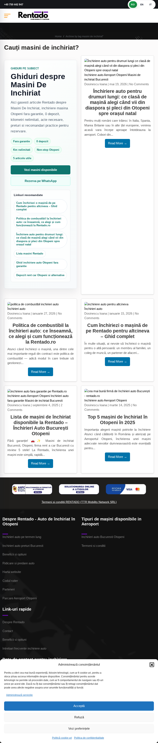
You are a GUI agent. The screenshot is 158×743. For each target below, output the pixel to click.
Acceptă (79, 706)
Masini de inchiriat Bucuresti (44, 400)
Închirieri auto (16, 308)
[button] (152, 665)
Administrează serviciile (19, 695)
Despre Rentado (13, 622)
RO (133, 4)
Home (58, 36)
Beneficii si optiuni (14, 554)
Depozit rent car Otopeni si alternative (40, 275)
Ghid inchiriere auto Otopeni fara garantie (37, 264)
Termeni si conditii (93, 545)
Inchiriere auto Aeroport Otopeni (105, 75)
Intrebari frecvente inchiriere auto (24, 648)
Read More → (117, 143)
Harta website (11, 572)
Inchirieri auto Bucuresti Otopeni (102, 537)
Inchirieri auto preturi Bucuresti (22, 545)
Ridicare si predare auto (18, 563)
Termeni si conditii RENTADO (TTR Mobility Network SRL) (79, 502)
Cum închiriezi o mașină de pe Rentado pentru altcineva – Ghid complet (36, 206)
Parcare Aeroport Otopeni (19, 598)
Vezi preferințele (79, 728)
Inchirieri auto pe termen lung (21, 537)
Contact (7, 631)
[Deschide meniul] (7, 15)
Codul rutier (10, 580)
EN (142, 4)
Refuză (79, 717)
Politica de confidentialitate (89, 737)
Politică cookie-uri (62, 737)
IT (150, 4)
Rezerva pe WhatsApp (41, 181)
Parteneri (8, 589)
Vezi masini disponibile (40, 169)
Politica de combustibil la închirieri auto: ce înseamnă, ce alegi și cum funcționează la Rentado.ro (38, 222)
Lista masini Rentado (29, 253)
